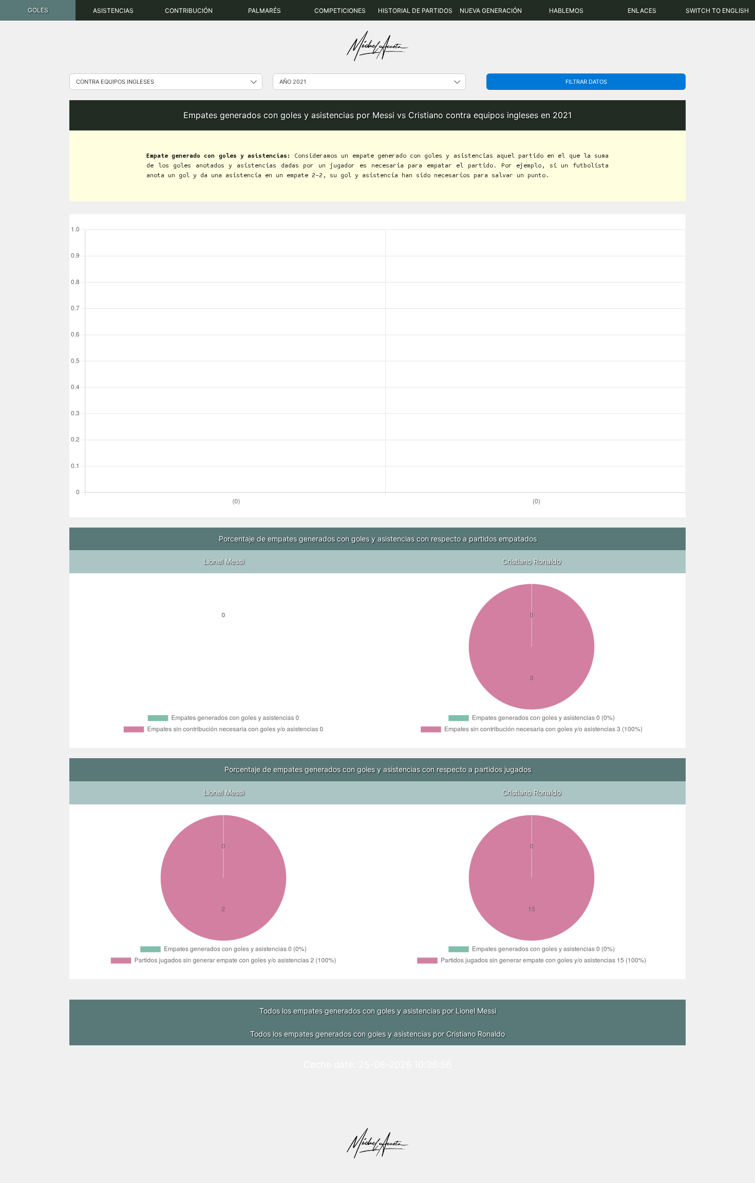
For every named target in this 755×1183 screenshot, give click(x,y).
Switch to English (717, 10)
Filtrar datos (586, 81)
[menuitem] (38, 10)
